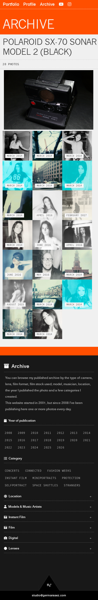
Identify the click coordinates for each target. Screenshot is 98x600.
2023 (21, 447)
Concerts (12, 470)
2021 (86, 440)
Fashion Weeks (59, 470)
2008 (8, 433)
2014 (86, 433)
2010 (34, 433)
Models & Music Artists (49, 506)
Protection (71, 478)
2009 (21, 433)
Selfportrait (16, 485)
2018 (47, 440)
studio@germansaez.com (49, 595)
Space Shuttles (45, 485)
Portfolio (11, 4)
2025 (47, 447)
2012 (60, 433)
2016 (21, 440)
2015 (8, 440)
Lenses (49, 548)
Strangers (72, 485)
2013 (73, 433)
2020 (73, 440)
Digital (49, 538)
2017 (34, 440)
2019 (60, 440)
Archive (47, 4)
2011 (47, 433)
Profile (29, 4)
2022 (8, 447)
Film (49, 527)
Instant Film (16, 478)
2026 (60, 447)
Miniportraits (44, 478)
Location (49, 496)
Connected (33, 470)
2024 (34, 447)
